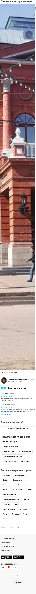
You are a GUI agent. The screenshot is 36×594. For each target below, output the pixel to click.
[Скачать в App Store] (6, 557)
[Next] (32, 187)
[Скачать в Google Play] (18, 557)
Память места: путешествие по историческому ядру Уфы (10, 529)
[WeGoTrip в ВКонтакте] (18, 575)
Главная (3, 527)
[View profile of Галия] (4, 380)
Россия (11, 527)
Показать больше (6, 414)
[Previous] (2, 187)
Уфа (18, 527)
